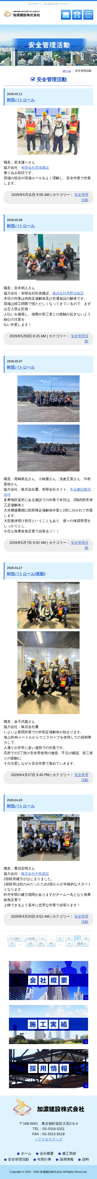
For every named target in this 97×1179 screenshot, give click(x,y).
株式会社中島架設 (35, 874)
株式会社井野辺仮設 (68, 293)
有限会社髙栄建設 (35, 167)
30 (41, 943)
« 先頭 (30, 938)
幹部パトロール (21, 100)
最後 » (81, 943)
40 (51, 943)
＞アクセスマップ (48, 1139)
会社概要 (47, 1153)
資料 (85, 1159)
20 (30, 943)
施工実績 (69, 1153)
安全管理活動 (18, 1159)
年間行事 (44, 1159)
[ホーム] (22, 14)
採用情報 (67, 1159)
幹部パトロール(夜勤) (26, 574)
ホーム (67, 70)
